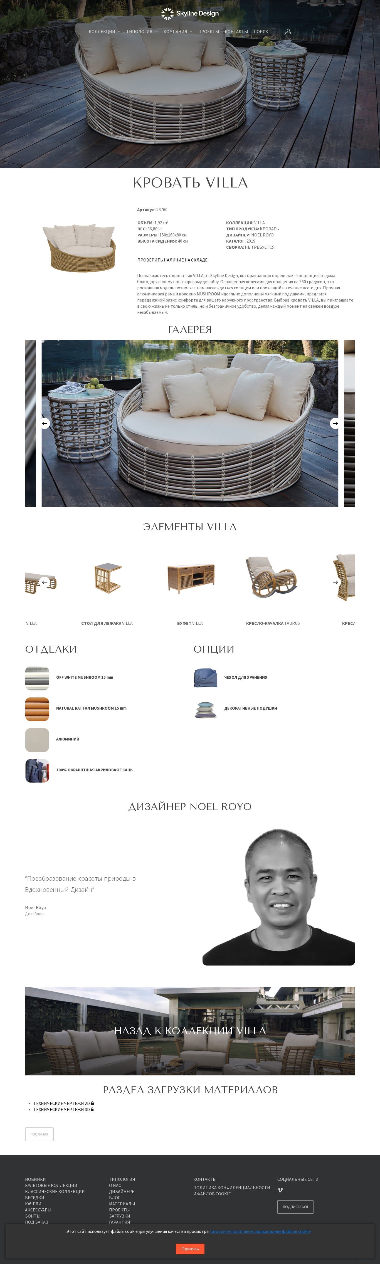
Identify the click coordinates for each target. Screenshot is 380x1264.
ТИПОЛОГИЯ (122, 1179)
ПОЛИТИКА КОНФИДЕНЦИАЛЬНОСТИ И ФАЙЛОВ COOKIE (231, 1190)
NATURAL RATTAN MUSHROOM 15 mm (91, 708)
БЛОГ (114, 1197)
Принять (190, 1248)
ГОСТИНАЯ (39, 1134)
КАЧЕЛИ (33, 1203)
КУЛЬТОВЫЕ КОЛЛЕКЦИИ (51, 1185)
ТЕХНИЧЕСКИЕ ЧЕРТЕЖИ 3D (62, 1109)
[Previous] (44, 423)
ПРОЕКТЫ (119, 1210)
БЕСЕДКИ (34, 1197)
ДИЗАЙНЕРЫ (122, 1191)
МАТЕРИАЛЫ (122, 1203)
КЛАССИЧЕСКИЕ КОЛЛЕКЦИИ (55, 1191)
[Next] (335, 423)
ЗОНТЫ (33, 1216)
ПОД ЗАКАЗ (36, 1222)
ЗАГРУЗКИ (119, 1216)
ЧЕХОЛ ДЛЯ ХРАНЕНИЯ (245, 677)
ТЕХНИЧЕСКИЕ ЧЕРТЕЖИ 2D (61, 1103)
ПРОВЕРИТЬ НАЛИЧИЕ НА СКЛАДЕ (172, 260)
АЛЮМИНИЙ (67, 739)
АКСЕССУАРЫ (38, 1210)
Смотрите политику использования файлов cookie (260, 1231)
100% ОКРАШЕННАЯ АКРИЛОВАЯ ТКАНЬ (94, 769)
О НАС (115, 1185)
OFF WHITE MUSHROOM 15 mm (84, 677)
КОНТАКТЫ (205, 1179)
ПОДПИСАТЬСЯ (295, 1206)
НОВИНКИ (35, 1179)
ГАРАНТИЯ (119, 1222)
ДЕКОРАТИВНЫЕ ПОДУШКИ (250, 708)
